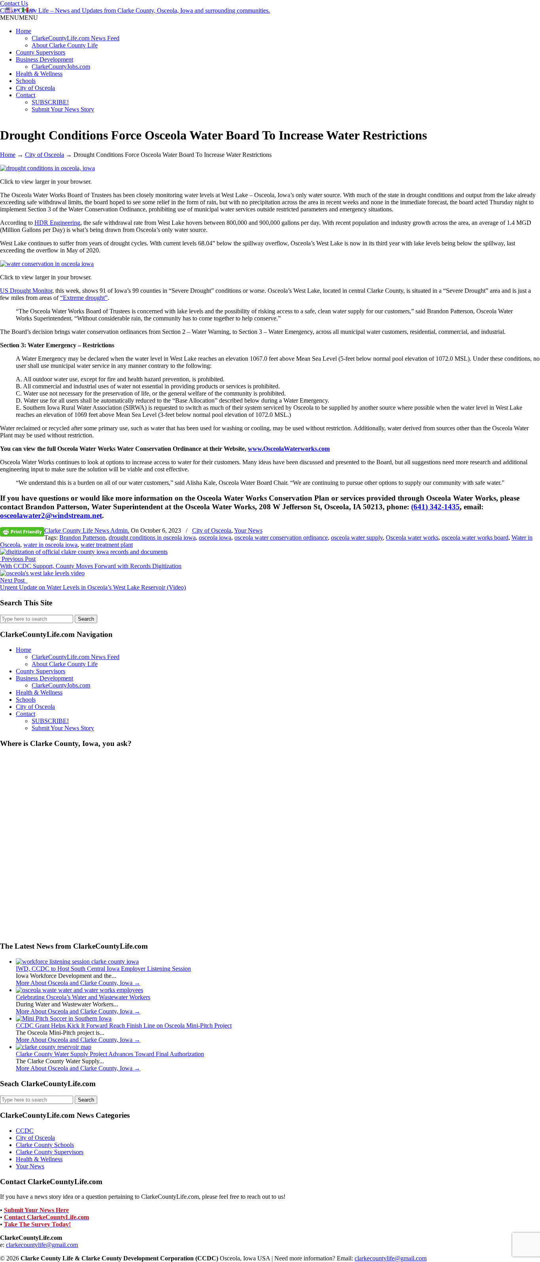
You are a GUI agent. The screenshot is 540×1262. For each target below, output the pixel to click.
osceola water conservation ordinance (281, 537)
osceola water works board (475, 537)
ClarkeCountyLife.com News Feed (75, 38)
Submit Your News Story (63, 109)
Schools (26, 80)
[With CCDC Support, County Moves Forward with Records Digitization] (84, 551)
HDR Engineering (57, 222)
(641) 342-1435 (435, 507)
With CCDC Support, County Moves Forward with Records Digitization (90, 566)
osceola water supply (357, 537)
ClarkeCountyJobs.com (61, 66)
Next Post (14, 580)
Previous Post (18, 559)
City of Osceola (35, 88)
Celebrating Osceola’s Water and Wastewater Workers (83, 997)
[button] (19, 17)
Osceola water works (412, 537)
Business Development (44, 59)
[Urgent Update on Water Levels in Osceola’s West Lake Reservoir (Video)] (42, 573)
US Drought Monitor (26, 290)
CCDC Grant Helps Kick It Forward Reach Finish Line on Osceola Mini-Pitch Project (124, 1025)
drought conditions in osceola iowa (152, 537)
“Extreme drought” (84, 297)
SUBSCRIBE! (50, 102)
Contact (25, 95)
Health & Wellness (39, 73)
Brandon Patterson (82, 537)
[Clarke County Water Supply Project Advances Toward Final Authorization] (53, 1047)
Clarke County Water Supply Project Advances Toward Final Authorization (110, 1054)
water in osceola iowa (50, 544)
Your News (248, 530)
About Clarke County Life (65, 45)
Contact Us (14, 3)
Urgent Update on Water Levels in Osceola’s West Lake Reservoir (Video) (93, 587)
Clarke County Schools (45, 1144)
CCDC (25, 1130)
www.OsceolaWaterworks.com (289, 448)
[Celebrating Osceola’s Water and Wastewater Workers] (79, 990)
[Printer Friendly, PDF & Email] (22, 532)
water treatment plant (107, 544)
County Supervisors (40, 52)
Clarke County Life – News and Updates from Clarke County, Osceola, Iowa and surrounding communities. (135, 10)
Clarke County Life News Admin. (86, 530)
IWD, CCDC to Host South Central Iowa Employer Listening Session (103, 968)
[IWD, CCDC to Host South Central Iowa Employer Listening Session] (77, 961)
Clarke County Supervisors (49, 1152)
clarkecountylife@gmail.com (42, 1244)
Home (23, 31)
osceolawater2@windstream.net (51, 515)
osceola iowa (215, 537)
